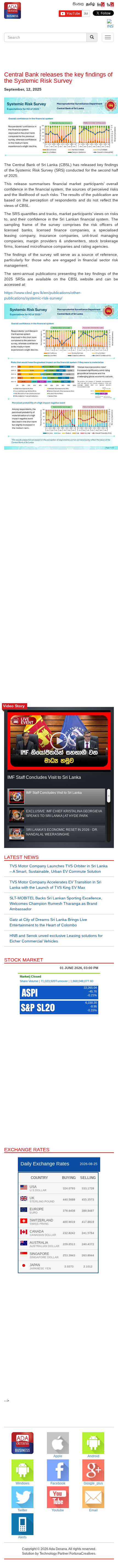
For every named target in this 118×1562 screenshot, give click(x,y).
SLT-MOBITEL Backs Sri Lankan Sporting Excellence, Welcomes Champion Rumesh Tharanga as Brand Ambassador (56, 903)
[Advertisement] (59, 58)
